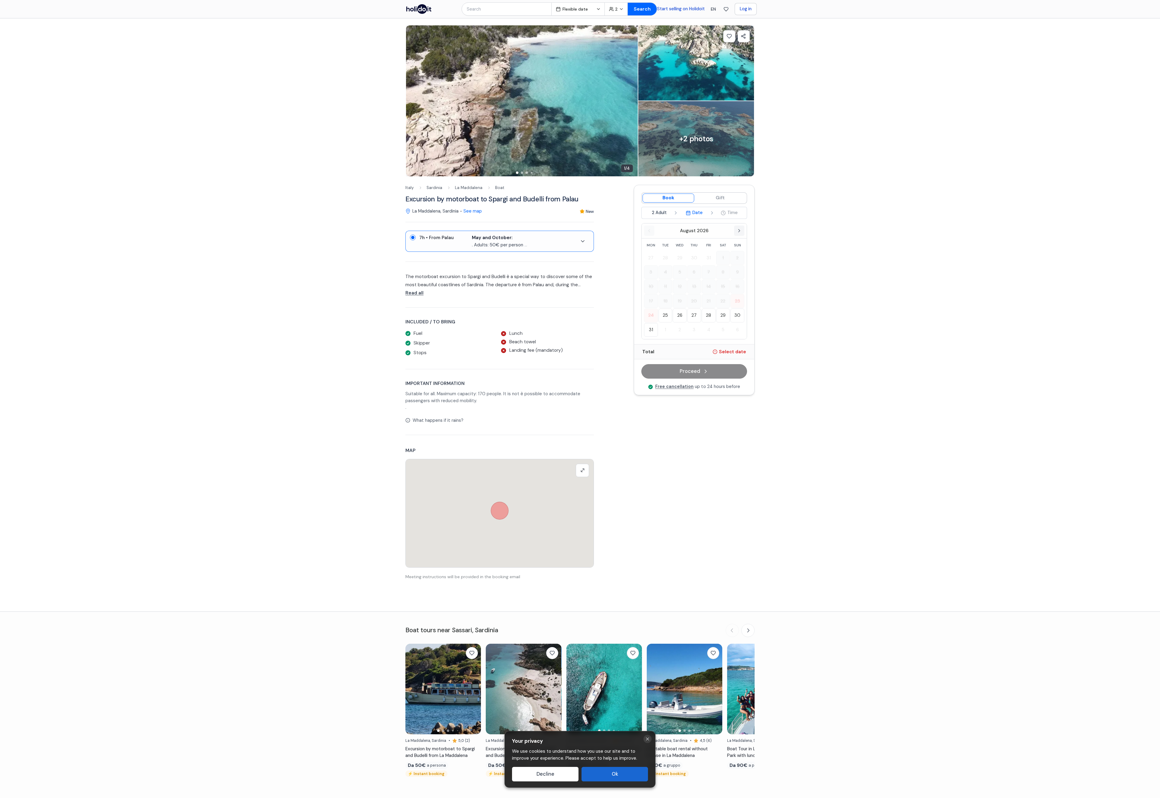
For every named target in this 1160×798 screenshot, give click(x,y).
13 (694, 287)
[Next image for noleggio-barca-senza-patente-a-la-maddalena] (714, 689)
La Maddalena (468, 187)
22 (722, 301)
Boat (499, 187)
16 (737, 287)
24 (651, 315)
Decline (545, 774)
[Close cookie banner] (647, 739)
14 (708, 287)
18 (665, 301)
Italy (409, 187)
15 (723, 287)
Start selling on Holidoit (681, 8)
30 (694, 258)
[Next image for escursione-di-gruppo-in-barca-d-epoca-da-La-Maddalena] (634, 689)
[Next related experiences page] (748, 630)
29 (679, 258)
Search (642, 9)
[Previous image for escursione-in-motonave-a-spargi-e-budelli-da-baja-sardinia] (493, 689)
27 (650, 258)
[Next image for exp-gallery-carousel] (630, 100)
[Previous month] (649, 231)
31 (709, 258)
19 (680, 301)
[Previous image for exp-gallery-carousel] (413, 100)
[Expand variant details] (582, 241)
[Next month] (739, 231)
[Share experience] (744, 36)
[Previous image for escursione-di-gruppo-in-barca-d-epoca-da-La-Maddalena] (574, 689)
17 (651, 301)
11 (665, 287)
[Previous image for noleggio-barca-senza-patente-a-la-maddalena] (654, 689)
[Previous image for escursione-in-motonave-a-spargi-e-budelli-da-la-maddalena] (413, 689)
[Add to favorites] (729, 36)
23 (737, 301)
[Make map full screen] (582, 470)
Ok (615, 774)
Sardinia (434, 187)
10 (651, 287)
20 (694, 301)
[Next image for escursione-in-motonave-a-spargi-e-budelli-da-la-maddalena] (473, 689)
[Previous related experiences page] (732, 630)
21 (708, 301)
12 (680, 287)
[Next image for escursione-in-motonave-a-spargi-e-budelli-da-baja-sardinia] (554, 689)
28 (665, 258)
